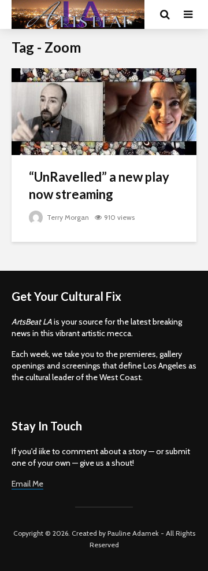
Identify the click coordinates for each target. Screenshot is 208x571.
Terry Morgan (67, 217)
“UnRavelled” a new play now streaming (99, 185)
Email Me (27, 483)
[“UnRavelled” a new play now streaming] (104, 110)
